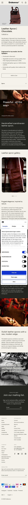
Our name (3, 448)
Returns (16, 424)
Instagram (3, 490)
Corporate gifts (17, 437)
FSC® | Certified (17, 439)
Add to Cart (14, 75)
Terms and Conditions (19, 422)
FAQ (15, 426)
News (2, 420)
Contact (16, 420)
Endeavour (8, 499)
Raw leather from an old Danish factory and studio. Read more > (13, 368)
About (2, 446)
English (9, 494)
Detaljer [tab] (14, 226)
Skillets (3, 428)
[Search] (22, 2)
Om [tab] (23, 226)
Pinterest (20, 490)
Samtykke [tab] (5, 226)
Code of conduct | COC (19, 430)
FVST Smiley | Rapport (19, 432)
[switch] (24, 257)
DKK (2, 494)
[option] (14, 369)
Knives (2, 422)
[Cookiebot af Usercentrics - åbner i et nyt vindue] (20, 222)
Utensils (3, 430)
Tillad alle (14, 272)
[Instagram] (22, 453)
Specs (3, 83)
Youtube (15, 490)
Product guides (4, 434)
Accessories (4, 432)
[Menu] (2, 2)
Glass (2, 426)
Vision (2, 452)
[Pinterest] (25, 453)
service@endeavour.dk (19, 448)
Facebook (10, 490)
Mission (3, 450)
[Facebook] (15, 453)
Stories (3, 460)
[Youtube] (18, 453)
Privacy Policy (17, 428)
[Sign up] (26, 475)
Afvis (14, 281)
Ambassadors (4, 454)
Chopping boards (5, 424)
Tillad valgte (14, 277)
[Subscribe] (20, 407)
